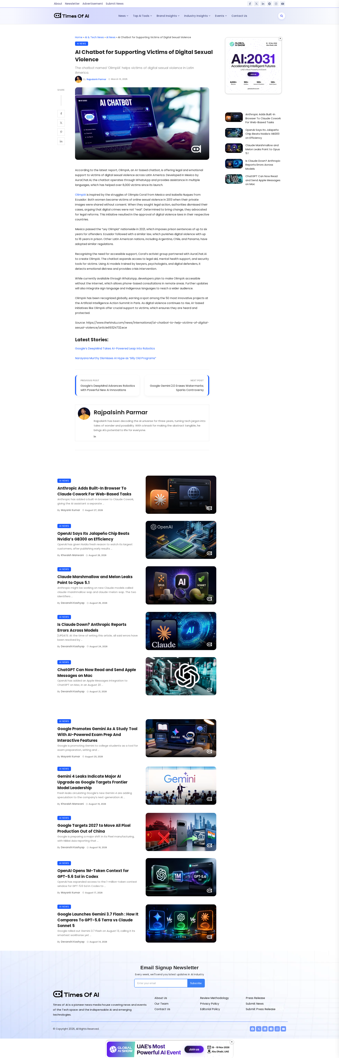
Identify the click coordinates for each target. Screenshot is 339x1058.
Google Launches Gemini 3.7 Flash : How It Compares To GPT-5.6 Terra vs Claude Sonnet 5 (97, 920)
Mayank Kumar (70, 510)
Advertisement (92, 3)
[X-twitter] (258, 1028)
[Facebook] (249, 3)
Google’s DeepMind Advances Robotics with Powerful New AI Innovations (108, 388)
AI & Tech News (94, 37)
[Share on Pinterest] (61, 132)
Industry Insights (196, 16)
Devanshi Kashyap (73, 603)
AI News (110, 37)
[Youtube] (283, 1028)
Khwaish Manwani (72, 555)
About (58, 3)
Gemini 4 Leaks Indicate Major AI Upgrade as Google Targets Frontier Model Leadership (92, 782)
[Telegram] (269, 3)
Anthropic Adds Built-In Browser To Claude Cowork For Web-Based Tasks (94, 491)
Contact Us (239, 16)
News (122, 16)
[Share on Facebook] (61, 113)
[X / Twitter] (256, 3)
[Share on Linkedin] (61, 141)
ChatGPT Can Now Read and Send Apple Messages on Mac (96, 672)
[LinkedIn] (263, 3)
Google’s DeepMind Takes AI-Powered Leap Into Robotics (115, 348)
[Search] (281, 15)
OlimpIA (80, 195)
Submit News (115, 3)
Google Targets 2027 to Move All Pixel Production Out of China (93, 828)
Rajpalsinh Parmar (96, 79)
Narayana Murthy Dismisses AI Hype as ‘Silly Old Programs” (115, 358)
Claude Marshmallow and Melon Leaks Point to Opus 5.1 (95, 579)
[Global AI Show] (253, 65)
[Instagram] (276, 3)
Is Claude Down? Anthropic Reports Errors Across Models (91, 627)
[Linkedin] (95, 436)
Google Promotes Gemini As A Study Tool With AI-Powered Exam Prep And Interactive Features (97, 734)
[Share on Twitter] (61, 123)
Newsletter (72, 3)
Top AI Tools (141, 16)
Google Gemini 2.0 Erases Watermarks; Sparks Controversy (177, 388)
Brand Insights (167, 16)
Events (219, 16)
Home (78, 37)
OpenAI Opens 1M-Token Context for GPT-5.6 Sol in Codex (93, 873)
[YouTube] (282, 3)
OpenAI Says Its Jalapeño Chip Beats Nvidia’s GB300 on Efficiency (93, 536)
